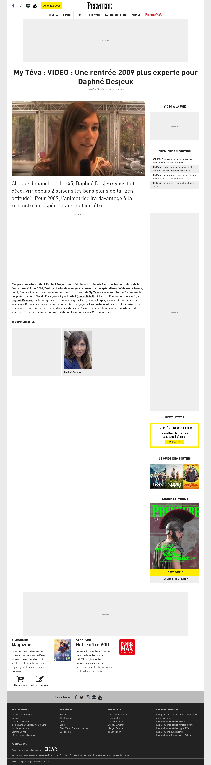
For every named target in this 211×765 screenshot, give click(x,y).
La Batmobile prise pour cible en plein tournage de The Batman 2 (174, 177)
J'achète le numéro (174, 579)
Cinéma (53, 15)
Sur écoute (65, 731)
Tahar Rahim (114, 731)
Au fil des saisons (20, 728)
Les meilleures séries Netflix (170, 721)
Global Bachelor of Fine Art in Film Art (55, 755)
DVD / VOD (94, 15)
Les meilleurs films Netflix (169, 731)
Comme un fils (19, 731)
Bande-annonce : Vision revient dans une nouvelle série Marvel (172, 161)
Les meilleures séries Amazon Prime (174, 724)
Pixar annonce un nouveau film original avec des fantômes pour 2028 (173, 169)
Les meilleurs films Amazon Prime (173, 735)
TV (80, 15)
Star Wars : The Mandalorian (74, 728)
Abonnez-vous (51, 5)
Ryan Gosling (114, 717)
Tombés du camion (21, 721)
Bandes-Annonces (116, 15)
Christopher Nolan (117, 714)
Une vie (15, 717)
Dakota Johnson (116, 721)
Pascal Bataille (86, 296)
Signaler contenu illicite (38, 761)
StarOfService (80, 755)
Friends (64, 714)
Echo (62, 724)
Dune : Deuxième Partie (23, 714)
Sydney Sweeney (116, 724)
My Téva (94, 292)
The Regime (66, 717)
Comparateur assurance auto (24, 755)
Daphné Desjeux (22, 300)
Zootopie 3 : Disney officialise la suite (173, 184)
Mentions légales (19, 761)
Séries (67, 15)
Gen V (63, 721)
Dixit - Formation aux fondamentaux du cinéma (108, 755)
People (136, 15)
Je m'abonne (174, 572)
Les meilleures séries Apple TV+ (172, 728)
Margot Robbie (115, 728)
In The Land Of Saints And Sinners (29, 724)
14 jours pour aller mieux (24, 735)
